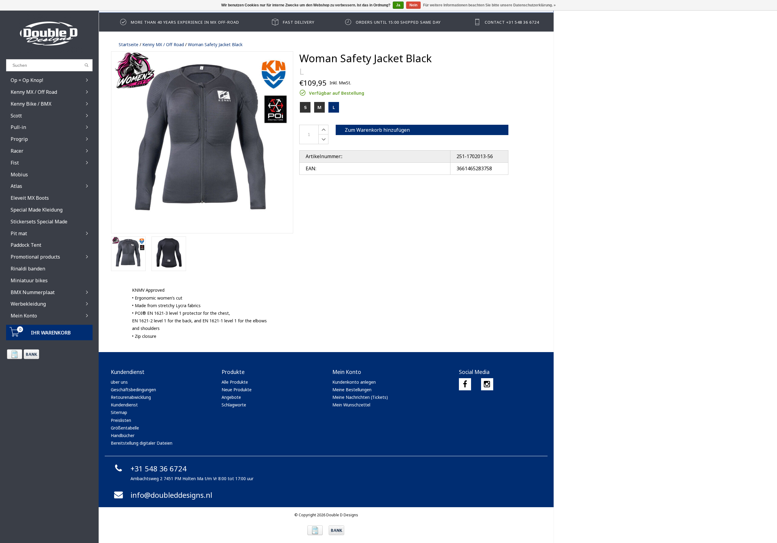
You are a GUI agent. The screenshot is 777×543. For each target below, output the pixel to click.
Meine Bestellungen (352, 389)
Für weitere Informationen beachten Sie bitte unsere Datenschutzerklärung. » (489, 5)
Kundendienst (124, 405)
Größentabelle (125, 428)
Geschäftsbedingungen (133, 389)
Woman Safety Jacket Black (215, 44)
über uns (119, 382)
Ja (398, 5)
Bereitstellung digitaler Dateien (141, 443)
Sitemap (119, 412)
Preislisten (121, 420)
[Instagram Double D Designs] (487, 384)
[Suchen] (87, 65)
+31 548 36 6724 (159, 468)
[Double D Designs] (49, 33)
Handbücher (122, 435)
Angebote (231, 397)
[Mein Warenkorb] (14, 335)
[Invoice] (14, 354)
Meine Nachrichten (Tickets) (360, 397)
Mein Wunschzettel (351, 405)
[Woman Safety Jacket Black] (202, 142)
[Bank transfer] (31, 354)
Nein (413, 5)
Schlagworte (234, 405)
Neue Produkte (237, 389)
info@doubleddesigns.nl (171, 495)
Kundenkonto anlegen (354, 382)
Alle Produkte (235, 382)
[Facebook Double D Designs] (465, 384)
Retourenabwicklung (131, 397)
